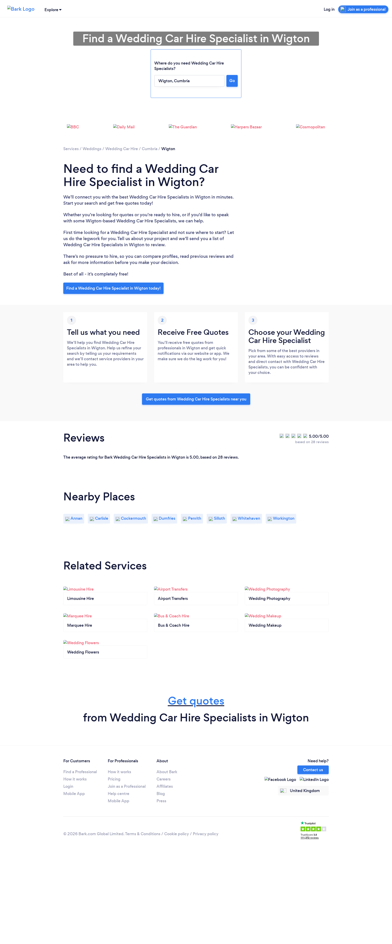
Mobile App (74, 793)
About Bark (167, 772)
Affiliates (165, 786)
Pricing (114, 779)
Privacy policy (205, 834)
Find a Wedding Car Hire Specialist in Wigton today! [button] (113, 288)
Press (161, 801)
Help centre (118, 793)
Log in (329, 9)
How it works (75, 779)
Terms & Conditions (142, 834)
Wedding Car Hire (121, 149)
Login (68, 786)
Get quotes (196, 700)
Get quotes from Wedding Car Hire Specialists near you (196, 399)
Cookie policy (176, 834)
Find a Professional (80, 772)
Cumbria (149, 149)
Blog (161, 793)
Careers (164, 779)
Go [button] (232, 80)
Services (71, 149)
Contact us (313, 770)
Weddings (92, 149)
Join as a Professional (127, 786)
